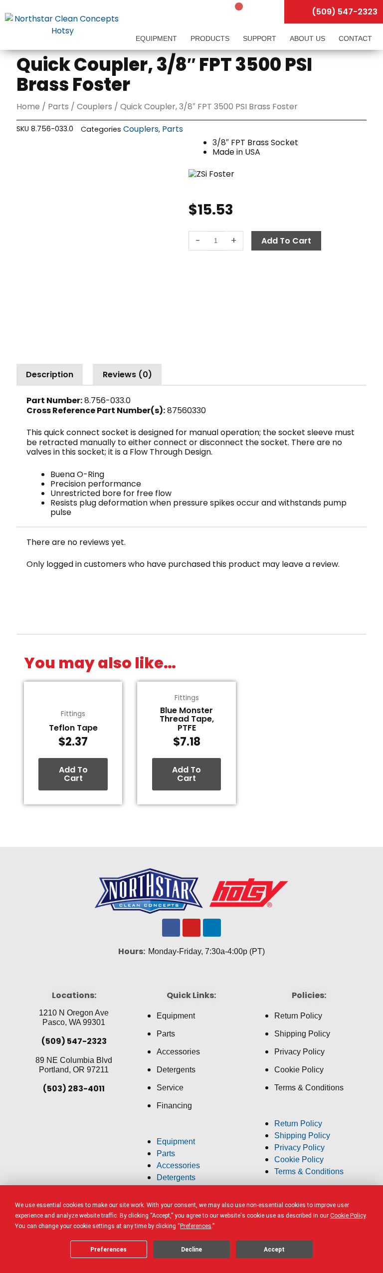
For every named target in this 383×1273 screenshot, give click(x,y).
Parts (58, 106)
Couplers (94, 106)
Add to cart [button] (73, 774)
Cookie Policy (299, 1069)
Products (211, 38)
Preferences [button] (195, 1226)
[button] (191, 1130)
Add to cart (286, 241)
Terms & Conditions (309, 1087)
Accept (274, 1249)
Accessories (178, 1051)
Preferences (108, 1249)
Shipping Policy (302, 1033)
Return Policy (298, 1016)
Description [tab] (49, 374)
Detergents (176, 1069)
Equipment (157, 38)
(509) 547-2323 (74, 1041)
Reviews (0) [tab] (127, 374)
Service (170, 1087)
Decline (191, 1249)
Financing (174, 1105)
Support (260, 38)
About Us (308, 38)
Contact (355, 38)
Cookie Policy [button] (348, 1215)
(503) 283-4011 (74, 1088)
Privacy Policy (299, 1051)
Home (28, 106)
